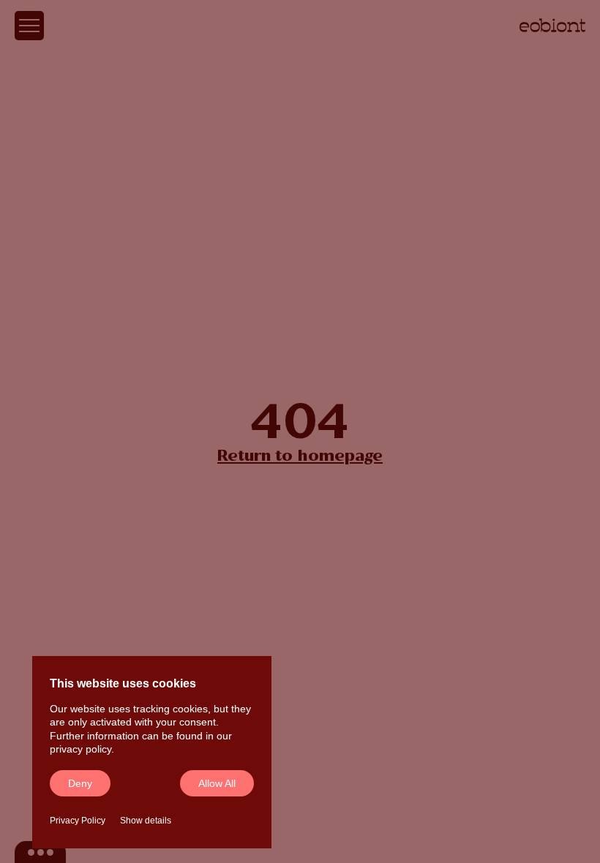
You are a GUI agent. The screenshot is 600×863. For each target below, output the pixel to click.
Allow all (217, 783)
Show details (145, 820)
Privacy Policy (77, 820)
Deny (80, 783)
